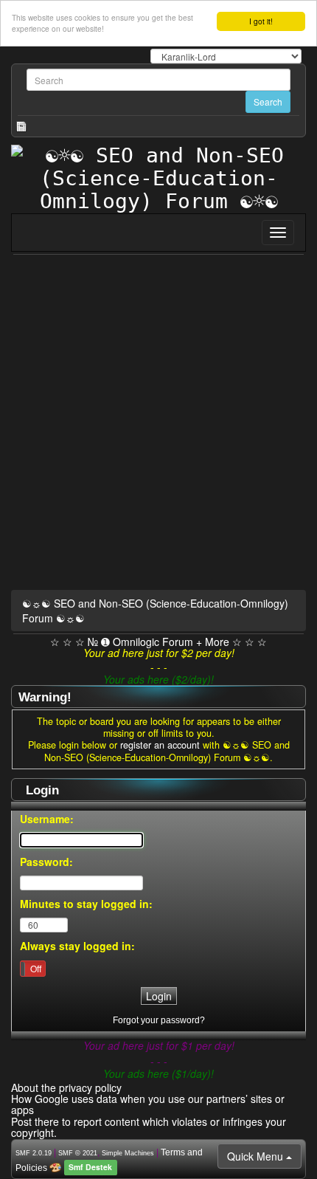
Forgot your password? (159, 1020)
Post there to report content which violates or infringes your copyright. (148, 1127)
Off (35, 968)
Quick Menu (256, 1156)
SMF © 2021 (77, 1153)
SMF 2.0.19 (33, 1153)
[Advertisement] (158, 425)
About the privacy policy (66, 1087)
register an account (160, 745)
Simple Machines (128, 1153)
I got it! (261, 21)
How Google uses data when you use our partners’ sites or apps (148, 1104)
